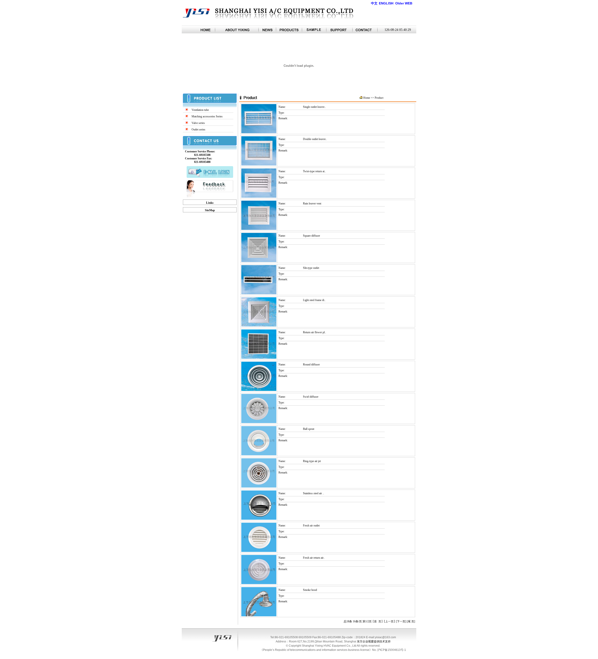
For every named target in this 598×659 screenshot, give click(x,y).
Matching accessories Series (207, 116)
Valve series (198, 123)
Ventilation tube (200, 110)
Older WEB (403, 3)
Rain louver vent (312, 203)
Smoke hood (310, 590)
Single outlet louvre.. (314, 107)
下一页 (401, 621)
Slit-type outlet (311, 268)
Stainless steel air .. (313, 493)
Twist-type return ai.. (314, 171)
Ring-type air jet (312, 461)
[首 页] (377, 621)
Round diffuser (311, 364)
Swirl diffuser (310, 396)
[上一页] (389, 621)
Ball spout (308, 429)
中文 (374, 3)
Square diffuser (311, 235)
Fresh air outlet (311, 525)
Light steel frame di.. (314, 300)
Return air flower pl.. (314, 332)
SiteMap (210, 210)
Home (367, 97)
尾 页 (411, 621)
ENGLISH (386, 3)
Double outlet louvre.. (315, 139)
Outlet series (198, 129)
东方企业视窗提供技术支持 (374, 641)
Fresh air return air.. (314, 557)
